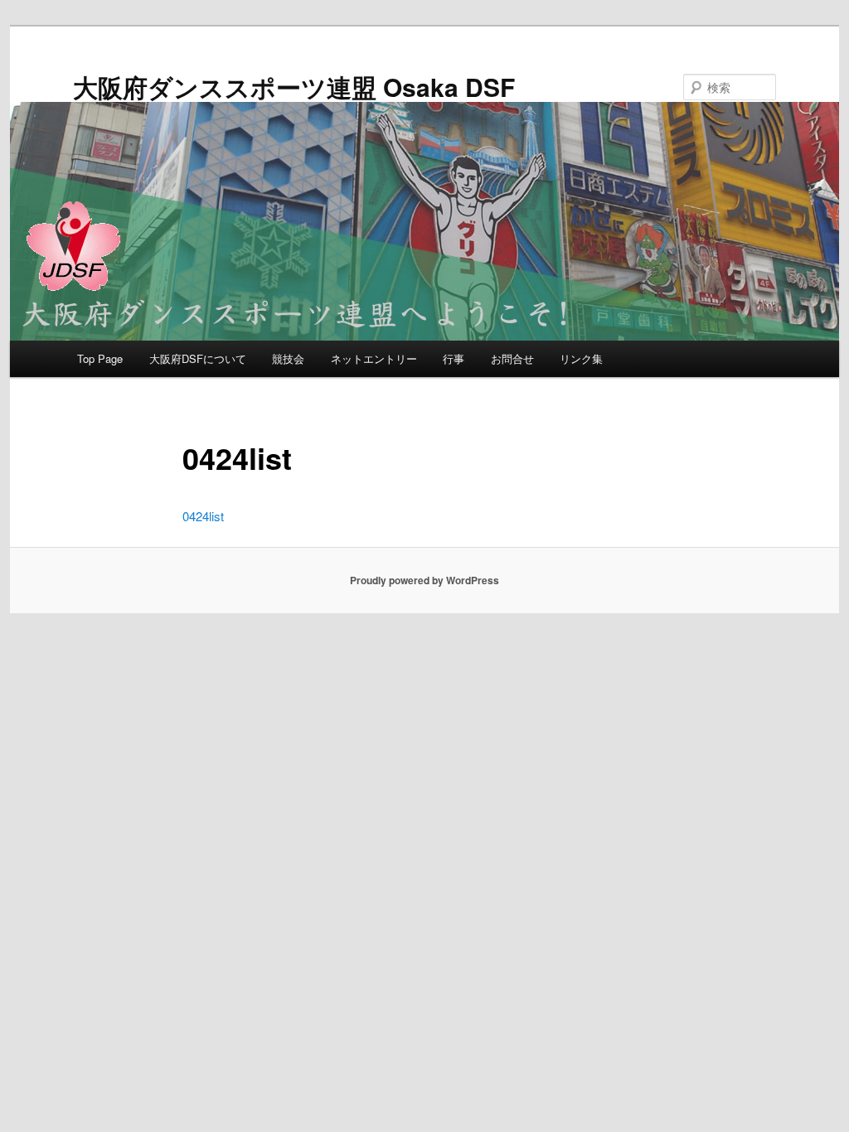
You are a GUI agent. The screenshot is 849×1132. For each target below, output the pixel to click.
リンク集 (581, 358)
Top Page (100, 358)
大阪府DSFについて (197, 358)
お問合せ (512, 358)
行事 (453, 358)
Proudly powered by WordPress (424, 580)
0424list (203, 516)
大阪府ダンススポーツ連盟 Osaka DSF (294, 86)
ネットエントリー (374, 358)
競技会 (288, 358)
